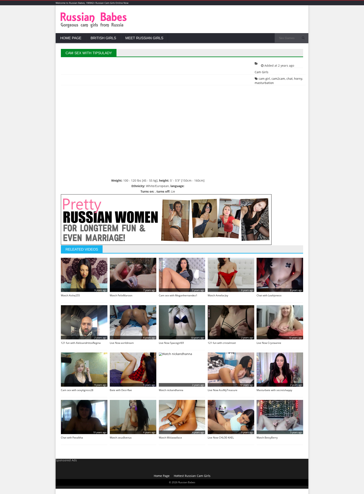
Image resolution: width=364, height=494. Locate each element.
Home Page (70, 38)
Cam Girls (261, 72)
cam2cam (278, 79)
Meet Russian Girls (144, 38)
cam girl (264, 79)
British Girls (103, 38)
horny (298, 79)
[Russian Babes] (93, 27)
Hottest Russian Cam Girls (192, 476)
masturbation (264, 83)
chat (289, 79)
